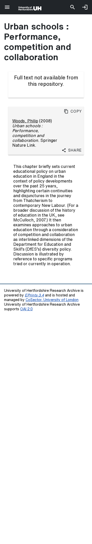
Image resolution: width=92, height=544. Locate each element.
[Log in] (85, 7)
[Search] (72, 7)
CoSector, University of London (52, 300)
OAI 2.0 (26, 309)
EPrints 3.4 (34, 295)
